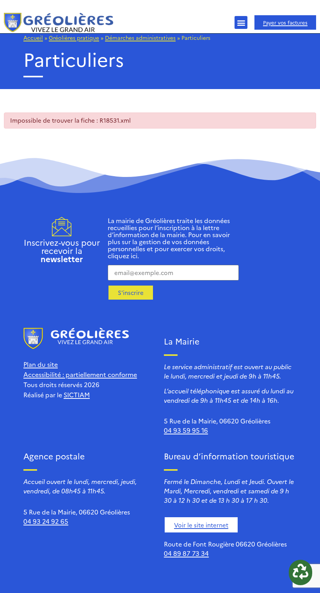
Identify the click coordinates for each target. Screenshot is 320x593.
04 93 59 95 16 (186, 430)
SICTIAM (77, 394)
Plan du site (40, 364)
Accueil (33, 37)
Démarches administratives (140, 37)
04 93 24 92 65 (45, 521)
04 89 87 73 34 (186, 553)
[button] (241, 22)
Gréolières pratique (74, 37)
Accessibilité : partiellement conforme (80, 374)
